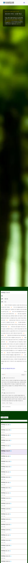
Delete (3, 403)
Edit (7, 403)
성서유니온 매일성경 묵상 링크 (8, 368)
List (2, 417)
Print (25, 371)
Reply (3, 389)
